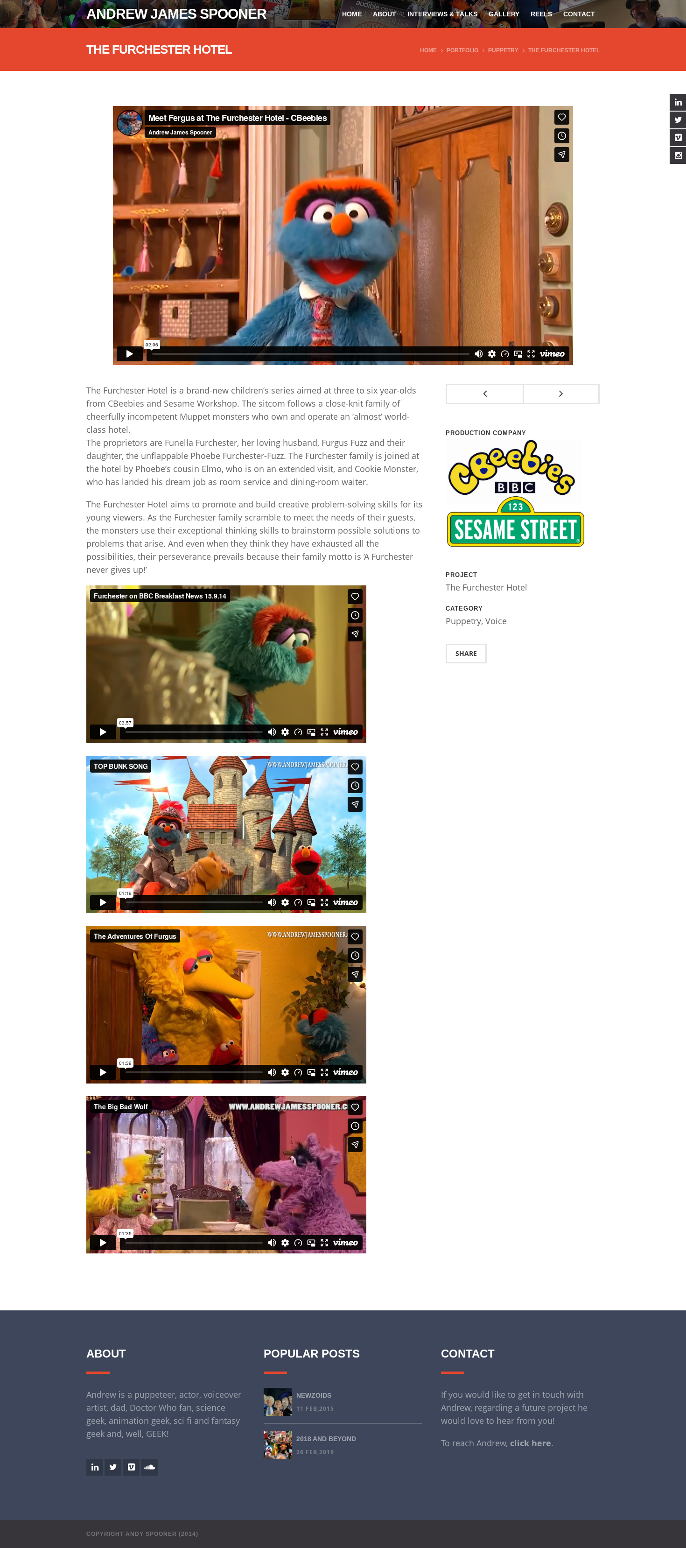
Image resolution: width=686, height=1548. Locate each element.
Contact (579, 14)
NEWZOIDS (313, 1395)
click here (530, 1443)
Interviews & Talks (442, 14)
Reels (541, 14)
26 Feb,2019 (315, 1452)
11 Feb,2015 (315, 1409)
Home (352, 14)
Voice (496, 620)
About (384, 14)
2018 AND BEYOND (326, 1438)
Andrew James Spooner (176, 13)
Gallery (504, 14)
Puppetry (503, 50)
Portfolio (462, 50)
